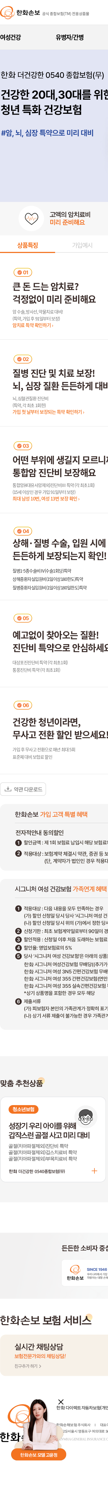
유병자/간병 (69, 36)
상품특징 (27, 244)
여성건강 (10, 36)
